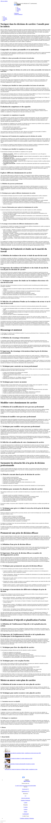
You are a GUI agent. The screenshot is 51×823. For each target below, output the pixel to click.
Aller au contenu (4, 1)
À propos (25, 807)
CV (25, 795)
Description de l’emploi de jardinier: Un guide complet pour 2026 (18, 758)
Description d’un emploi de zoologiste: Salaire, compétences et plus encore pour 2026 (23, 753)
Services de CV (25, 789)
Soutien (25, 811)
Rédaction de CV (25, 791)
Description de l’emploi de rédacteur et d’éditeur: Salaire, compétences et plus (21, 769)
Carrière (25, 802)
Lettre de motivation (25, 798)
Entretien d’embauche (25, 800)
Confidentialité (25, 813)
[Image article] (7, 751)
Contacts (25, 809)
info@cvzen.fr (27, 781)
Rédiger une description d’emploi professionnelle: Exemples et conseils (20, 763)
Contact (15, 14)
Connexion (16, 13)
